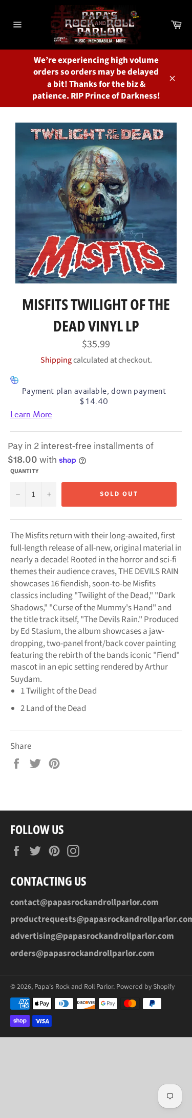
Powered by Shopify (145, 986)
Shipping (56, 360)
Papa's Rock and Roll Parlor (73, 986)
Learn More (31, 414)
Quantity (24, 471)
